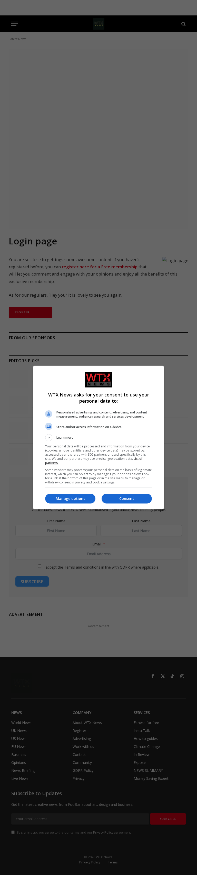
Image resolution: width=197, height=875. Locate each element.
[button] (98, 437)
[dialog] (98, 437)
